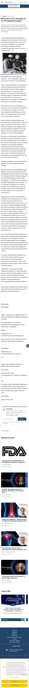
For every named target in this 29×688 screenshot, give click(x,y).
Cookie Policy (25, 674)
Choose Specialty (13, 6)
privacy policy (5, 423)
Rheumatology (5, 430)
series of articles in (14, 38)
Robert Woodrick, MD (9, 523)
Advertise (14, 632)
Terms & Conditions (14, 640)
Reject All (14, 681)
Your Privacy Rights (14, 677)
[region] (14, 673)
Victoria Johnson (7, 464)
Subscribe (21, 419)
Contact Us (14, 635)
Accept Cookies (14, 685)
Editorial (14, 634)
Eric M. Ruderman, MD (9, 552)
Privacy (14, 639)
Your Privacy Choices (14, 642)
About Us (14, 630)
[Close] (27, 660)
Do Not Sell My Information (14, 637)
